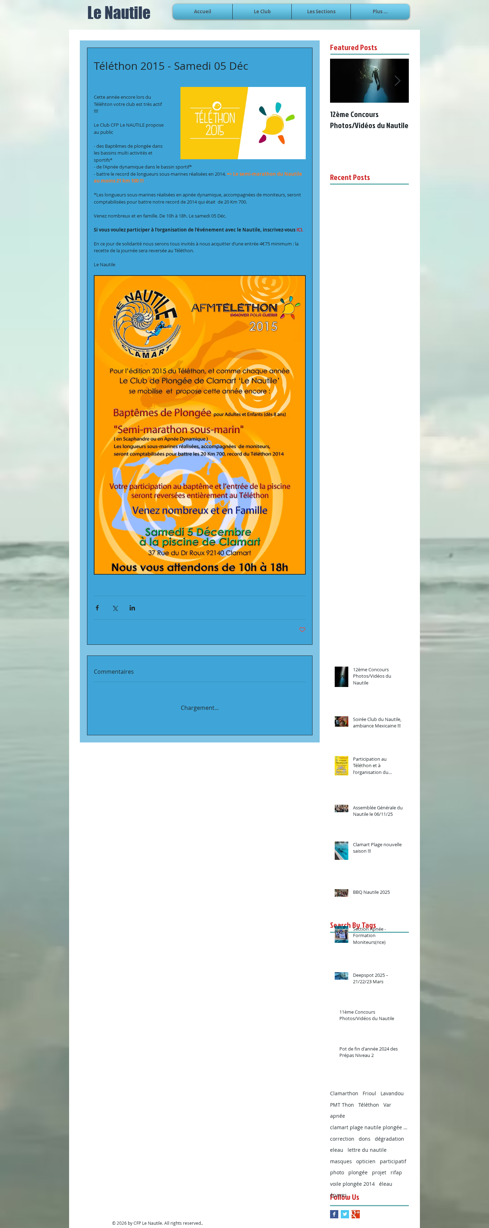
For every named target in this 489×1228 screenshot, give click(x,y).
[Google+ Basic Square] (356, 1209)
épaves (338, 1189)
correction (342, 1133)
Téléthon (368, 1099)
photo (337, 1167)
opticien (366, 1156)
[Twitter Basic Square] (345, 1209)
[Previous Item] (341, 80)
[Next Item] (397, 80)
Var (387, 1099)
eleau (336, 1144)
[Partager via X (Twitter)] (114, 607)
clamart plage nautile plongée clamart (369, 1122)
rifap (396, 1167)
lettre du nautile (367, 1144)
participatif (393, 1156)
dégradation (389, 1133)
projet (379, 1167)
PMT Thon (342, 1099)
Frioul (369, 1088)
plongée (358, 1167)
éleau (385, 1178)
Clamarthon (344, 1088)
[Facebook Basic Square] (334, 1209)
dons (365, 1133)
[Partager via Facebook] (97, 607)
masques (341, 1156)
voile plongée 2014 (352, 1178)
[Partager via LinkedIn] (132, 607)
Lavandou (392, 1088)
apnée (337, 1110)
